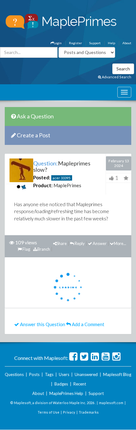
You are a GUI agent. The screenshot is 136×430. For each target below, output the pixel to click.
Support (95, 43)
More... (120, 243)
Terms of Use (48, 412)
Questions (14, 374)
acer (56, 178)
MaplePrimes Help (66, 393)
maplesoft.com (111, 403)
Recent (79, 383)
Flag (26, 249)
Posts (34, 374)
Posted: (41, 177)
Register (75, 43)
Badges (61, 383)
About (126, 43)
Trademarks (89, 412)
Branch (43, 249)
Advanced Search (116, 77)
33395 (65, 178)
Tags (49, 374)
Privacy (69, 412)
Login (58, 43)
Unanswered (86, 374)
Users (64, 374)
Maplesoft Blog (117, 374)
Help (111, 43)
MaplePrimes (67, 185)
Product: (43, 185)
